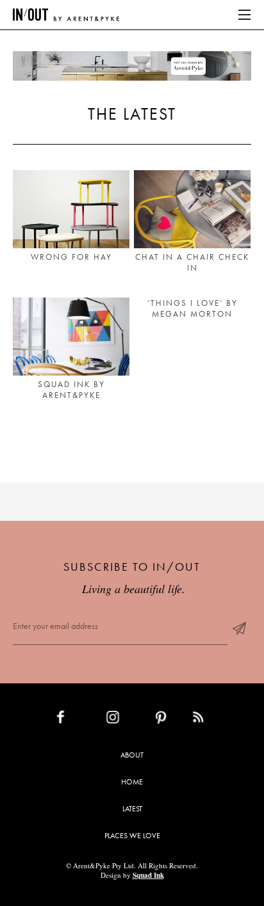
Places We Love (132, 835)
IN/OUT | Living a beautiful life (66, 14)
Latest (132, 809)
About (132, 755)
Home (132, 782)
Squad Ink (148, 875)
